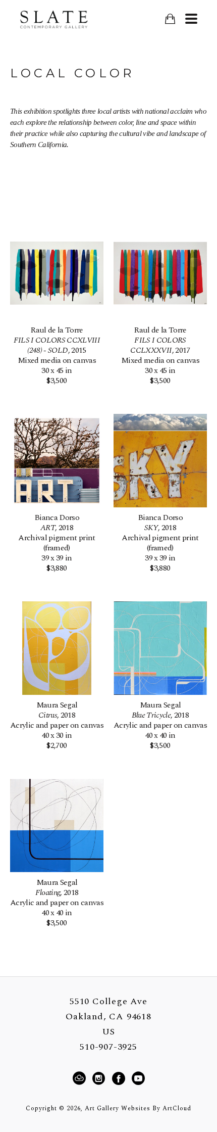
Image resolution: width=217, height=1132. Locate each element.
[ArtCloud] (81, 1078)
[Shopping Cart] (170, 19)
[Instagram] (100, 1078)
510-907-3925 (108, 1047)
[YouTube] (138, 1078)
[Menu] (191, 19)
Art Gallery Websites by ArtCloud (138, 1108)
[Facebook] (120, 1078)
